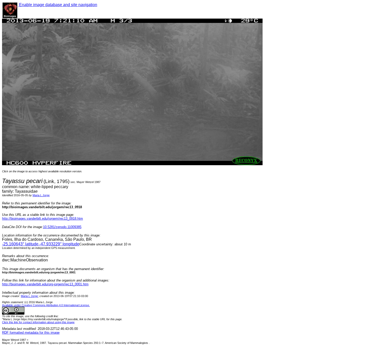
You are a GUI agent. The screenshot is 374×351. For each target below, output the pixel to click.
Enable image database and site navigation (57, 5)
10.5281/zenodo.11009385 (62, 227)
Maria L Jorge (41, 195)
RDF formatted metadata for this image (31, 332)
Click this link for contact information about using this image (38, 322)
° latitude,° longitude (40, 244)
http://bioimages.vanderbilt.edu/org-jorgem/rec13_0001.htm (45, 284)
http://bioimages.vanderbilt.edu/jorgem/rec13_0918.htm (42, 218)
